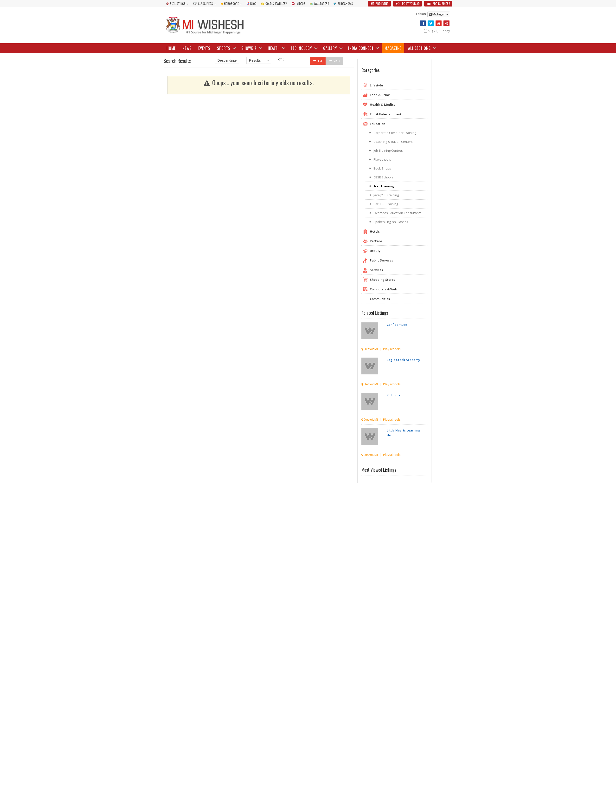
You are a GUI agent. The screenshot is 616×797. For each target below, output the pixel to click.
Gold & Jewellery (276, 3)
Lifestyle (376, 85)
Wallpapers (321, 3)
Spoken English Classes (390, 222)
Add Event (382, 3)
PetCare (376, 241)
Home (171, 48)
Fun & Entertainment (385, 114)
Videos (301, 3)
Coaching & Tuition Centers (393, 141)
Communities (380, 299)
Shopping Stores (382, 279)
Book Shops (382, 168)
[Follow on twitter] (430, 23)
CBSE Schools (383, 177)
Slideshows (345, 3)
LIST (319, 61)
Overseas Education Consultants (397, 213)
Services (376, 270)
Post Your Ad (410, 3)
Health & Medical (383, 104)
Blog (253, 3)
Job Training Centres (388, 150)
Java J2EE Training (386, 195)
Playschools (382, 159)
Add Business (441, 3)
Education (377, 124)
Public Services (381, 260)
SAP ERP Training (385, 204)
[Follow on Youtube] (438, 23)
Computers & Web (383, 289)
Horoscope (231, 3)
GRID (336, 61)
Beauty (375, 250)
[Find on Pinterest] (446, 23)
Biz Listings (178, 3)
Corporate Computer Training (394, 133)
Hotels (375, 231)
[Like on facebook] (422, 23)
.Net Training (383, 186)
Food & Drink (380, 95)
